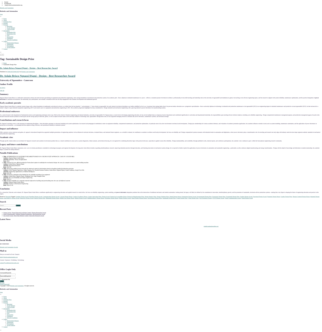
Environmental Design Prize (204, 196)
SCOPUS (2, 88)
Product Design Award (125, 198)
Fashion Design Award (246, 196)
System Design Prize (181, 198)
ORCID (2, 90)
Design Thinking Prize (163, 196)
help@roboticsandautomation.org (9, 257)
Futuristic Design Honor (273, 196)
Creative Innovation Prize (94, 196)
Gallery (5, 41)
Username (5, 272)
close (1, 14)
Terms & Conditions (12, 40)
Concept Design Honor (66, 196)
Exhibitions (10, 38)
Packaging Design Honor (111, 198)
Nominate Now (7, 21)
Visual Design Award (247, 198)
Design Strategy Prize (150, 196)
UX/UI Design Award (218, 198)
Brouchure (9, 26)
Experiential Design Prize (232, 196)
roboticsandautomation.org (211, 224)
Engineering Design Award (189, 196)
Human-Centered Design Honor (301, 196)
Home (5, 18)
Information (6, 31)
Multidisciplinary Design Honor (95, 198)
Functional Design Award (260, 196)
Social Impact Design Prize (154, 198)
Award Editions (11, 47)
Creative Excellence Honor (80, 196)
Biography (8, 196)
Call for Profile (11, 29)
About (5, 20)
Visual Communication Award (233, 198)
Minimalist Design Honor (52, 198)
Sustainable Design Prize (169, 198)
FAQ (8, 35)
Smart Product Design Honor (139, 198)
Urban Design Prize (193, 198)
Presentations (10, 46)
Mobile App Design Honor (67, 198)
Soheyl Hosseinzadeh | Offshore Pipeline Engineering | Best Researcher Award (24, 214)
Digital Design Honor (175, 196)
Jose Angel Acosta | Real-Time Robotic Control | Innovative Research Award (23, 215)
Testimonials (10, 44)
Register (5, 23)
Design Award (106, 196)
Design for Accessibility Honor (118, 196)
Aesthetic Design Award (22, 196)
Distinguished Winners (13, 43)
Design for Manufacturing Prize (135, 196)
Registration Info (11, 34)
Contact (5, 49)
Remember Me (6, 279)
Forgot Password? (5, 284)
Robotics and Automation (7, 8)
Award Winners (11, 27)
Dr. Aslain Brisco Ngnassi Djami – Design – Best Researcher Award (29, 68)
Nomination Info (11, 32)
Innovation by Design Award (11, 198)
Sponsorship (10, 37)
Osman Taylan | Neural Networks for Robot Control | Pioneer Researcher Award (24, 212)
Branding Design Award (35, 196)
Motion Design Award (81, 198)
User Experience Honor (205, 198)
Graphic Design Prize (286, 196)
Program (5, 24)
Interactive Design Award (27, 198)
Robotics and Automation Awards (9, 247)
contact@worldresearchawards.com (9, 263)
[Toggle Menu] (0, 16)
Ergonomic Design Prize (218, 196)
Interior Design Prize (39, 198)
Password (5, 276)
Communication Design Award (51, 196)
